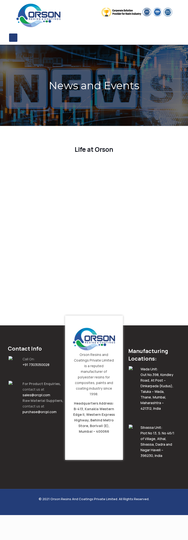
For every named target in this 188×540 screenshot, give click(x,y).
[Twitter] (90, 506)
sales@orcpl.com (36, 395)
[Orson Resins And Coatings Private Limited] (38, 15)
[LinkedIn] (97, 506)
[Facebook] (82, 506)
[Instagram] (105, 506)
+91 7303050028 (36, 364)
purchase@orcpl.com (40, 411)
